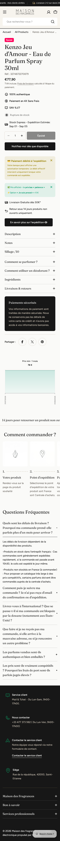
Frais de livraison (25, 83)
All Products (21, 32)
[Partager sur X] (32, 342)
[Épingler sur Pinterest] (42, 342)
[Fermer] (51, 160)
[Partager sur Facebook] (22, 342)
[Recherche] (53, 22)
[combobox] (30, 22)
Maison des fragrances (24, 831)
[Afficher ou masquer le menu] (5, 12)
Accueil (7, 32)
